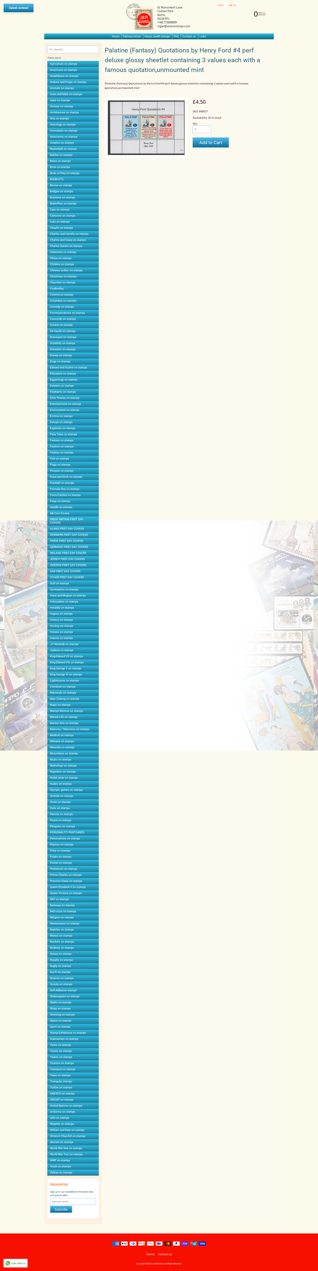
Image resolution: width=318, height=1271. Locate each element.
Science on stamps (62, 978)
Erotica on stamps (61, 416)
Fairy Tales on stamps (63, 434)
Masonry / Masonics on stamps (69, 729)
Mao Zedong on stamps (64, 698)
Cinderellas (57, 288)
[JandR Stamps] (140, 17)
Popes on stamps (61, 856)
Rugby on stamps (60, 966)
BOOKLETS (56, 179)
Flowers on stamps (62, 470)
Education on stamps (63, 373)
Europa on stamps (61, 422)
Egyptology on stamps (63, 379)
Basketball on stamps (63, 149)
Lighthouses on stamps (64, 680)
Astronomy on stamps (63, 136)
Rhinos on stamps (61, 935)
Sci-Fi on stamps (60, 972)
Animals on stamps (62, 88)
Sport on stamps (60, 1026)
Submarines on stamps (64, 1039)
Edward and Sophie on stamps (68, 367)
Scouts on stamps (61, 984)
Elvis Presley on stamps (65, 398)
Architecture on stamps (64, 112)
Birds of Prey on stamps (65, 173)
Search (150, 1254)
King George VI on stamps (66, 674)
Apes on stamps (60, 100)
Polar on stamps (60, 850)
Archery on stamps (61, 106)
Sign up (232, 5)
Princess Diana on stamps (66, 881)
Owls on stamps (60, 808)
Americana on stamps (63, 70)
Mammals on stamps (63, 692)
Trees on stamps (60, 1075)
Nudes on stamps (61, 783)
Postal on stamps (61, 862)
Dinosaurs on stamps (63, 337)
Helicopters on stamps (64, 601)
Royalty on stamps (61, 960)
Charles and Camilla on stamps (69, 234)
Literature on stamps (63, 686)
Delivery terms (132, 36)
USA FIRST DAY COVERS (65, 571)
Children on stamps (62, 264)
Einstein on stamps (62, 385)
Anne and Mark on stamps (66, 94)
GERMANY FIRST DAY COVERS (69, 547)
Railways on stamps (62, 905)
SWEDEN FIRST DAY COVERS (68, 565)
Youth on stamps (60, 1166)
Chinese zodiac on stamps (66, 270)
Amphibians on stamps (64, 76)
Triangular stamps (61, 1081)
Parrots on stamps (61, 814)
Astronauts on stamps (63, 130)
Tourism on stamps (62, 1063)
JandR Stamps (158, 1263)
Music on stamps (60, 759)
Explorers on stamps (62, 428)
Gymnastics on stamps (64, 589)
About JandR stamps (157, 36)
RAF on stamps (59, 899)
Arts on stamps (59, 118)
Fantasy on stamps (61, 440)
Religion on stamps (62, 917)
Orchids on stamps (61, 796)
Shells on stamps (60, 1002)
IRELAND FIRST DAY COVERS (68, 553)
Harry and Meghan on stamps (68, 595)
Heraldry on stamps (62, 607)
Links (202, 36)
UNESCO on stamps (62, 1093)
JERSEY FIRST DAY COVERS (67, 559)
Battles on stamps (61, 155)
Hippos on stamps (61, 613)
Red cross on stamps (63, 911)
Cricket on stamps (61, 325)
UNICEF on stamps (61, 1099)
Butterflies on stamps (63, 203)
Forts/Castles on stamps (65, 495)
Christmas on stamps (63, 276)
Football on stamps (62, 483)
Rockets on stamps (62, 941)
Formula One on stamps (65, 489)
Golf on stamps (59, 583)
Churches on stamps (62, 282)
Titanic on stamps (61, 1057)
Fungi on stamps (60, 501)
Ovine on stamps (60, 802)
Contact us (189, 36)
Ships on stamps (60, 1008)
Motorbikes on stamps (64, 753)
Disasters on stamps (63, 349)
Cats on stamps (60, 221)
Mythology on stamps (63, 765)
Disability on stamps (62, 343)
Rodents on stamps (62, 947)
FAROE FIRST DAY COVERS (66, 541)
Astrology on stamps (63, 124)
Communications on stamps (67, 313)
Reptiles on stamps (62, 929)
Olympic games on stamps (66, 790)
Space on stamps (60, 1020)
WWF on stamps (60, 1160)
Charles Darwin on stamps (66, 246)
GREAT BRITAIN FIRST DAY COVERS (66, 521)
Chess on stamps (61, 258)
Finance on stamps (61, 452)
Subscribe (61, 1209)
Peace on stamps (60, 820)
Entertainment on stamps (65, 404)
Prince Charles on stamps (66, 875)
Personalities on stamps (65, 838)
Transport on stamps (63, 1069)
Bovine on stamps (61, 185)
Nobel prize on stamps (64, 777)
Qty (195, 123)
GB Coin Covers (59, 513)
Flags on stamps (60, 464)
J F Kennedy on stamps (64, 644)
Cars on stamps (60, 209)
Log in (220, 5)
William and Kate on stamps (67, 1130)
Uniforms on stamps (62, 1111)
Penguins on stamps (62, 826)
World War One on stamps (66, 1148)
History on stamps (61, 620)
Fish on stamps (59, 458)
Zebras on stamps (61, 1172)
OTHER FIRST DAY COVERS (67, 577)
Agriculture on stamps (63, 64)
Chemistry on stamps (63, 252)
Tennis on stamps (61, 1051)
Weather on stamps (62, 1124)
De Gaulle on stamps (63, 331)
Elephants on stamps (63, 391)
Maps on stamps (60, 705)
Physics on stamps (61, 844)
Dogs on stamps (60, 361)
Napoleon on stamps (63, 771)
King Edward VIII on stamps (67, 662)
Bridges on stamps (61, 191)
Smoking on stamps (62, 1014)
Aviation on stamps (62, 142)
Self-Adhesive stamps (63, 990)
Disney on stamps (61, 355)
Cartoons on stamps (62, 215)
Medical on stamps (62, 735)
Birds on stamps (60, 167)
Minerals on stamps (62, 747)
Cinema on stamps (61, 294)
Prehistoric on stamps (63, 869)
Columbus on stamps (63, 300)
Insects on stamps (61, 638)
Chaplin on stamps (61, 228)
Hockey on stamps (61, 626)
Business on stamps (62, 197)
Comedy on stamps (62, 306)
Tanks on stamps (60, 1045)
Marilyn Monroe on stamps (66, 711)
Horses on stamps (61, 632)
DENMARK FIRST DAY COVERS (69, 534)
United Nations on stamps (66, 1105)
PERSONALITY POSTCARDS (67, 832)
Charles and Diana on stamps (68, 240)
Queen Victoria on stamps (66, 893)
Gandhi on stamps (61, 507)
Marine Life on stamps (64, 717)
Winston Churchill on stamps (68, 1136)
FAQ (176, 36)
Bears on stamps (60, 161)
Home (115, 36)
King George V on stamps (65, 668)
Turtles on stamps (61, 1087)
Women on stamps (61, 1142)
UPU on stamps (59, 1118)
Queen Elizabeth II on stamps (68, 887)
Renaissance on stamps (65, 923)
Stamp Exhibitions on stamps (68, 1033)
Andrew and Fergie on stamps (68, 82)
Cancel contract (18, 8)
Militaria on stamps (62, 741)
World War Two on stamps (66, 1154)
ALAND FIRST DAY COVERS (67, 528)
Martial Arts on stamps (64, 723)
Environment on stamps (64, 410)
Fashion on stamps (62, 446)
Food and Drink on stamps (66, 477)
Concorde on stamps (63, 319)
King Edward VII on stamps (66, 656)
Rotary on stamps (61, 954)
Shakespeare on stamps (65, 996)
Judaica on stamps (61, 650)
